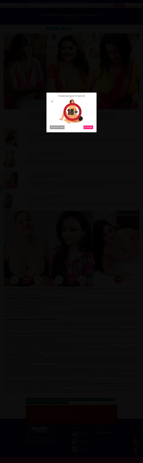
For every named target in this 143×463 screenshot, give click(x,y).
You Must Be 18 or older (57, 127)
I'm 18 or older (88, 127)
